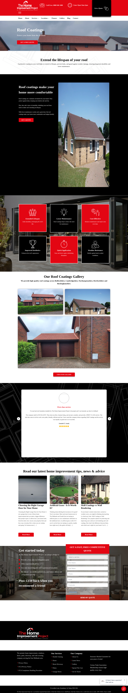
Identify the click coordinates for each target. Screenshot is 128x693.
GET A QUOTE (26, 120)
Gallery (62, 18)
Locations (44, 18)
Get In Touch (76, 672)
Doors (55, 660)
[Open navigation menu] (20, 13)
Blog (68, 18)
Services (34, 18)
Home (20, 18)
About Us (75, 657)
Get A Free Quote (27, 42)
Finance (54, 18)
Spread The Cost (77, 668)
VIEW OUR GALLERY (64, 374)
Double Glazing (58, 657)
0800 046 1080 (58, 5)
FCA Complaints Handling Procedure (30, 670)
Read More (26, 534)
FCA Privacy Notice (25, 667)
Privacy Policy (23, 663)
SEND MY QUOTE (87, 598)
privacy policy (73, 592)
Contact (75, 18)
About (27, 18)
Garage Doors (57, 672)
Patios (55, 668)
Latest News (76, 660)
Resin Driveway (58, 664)
